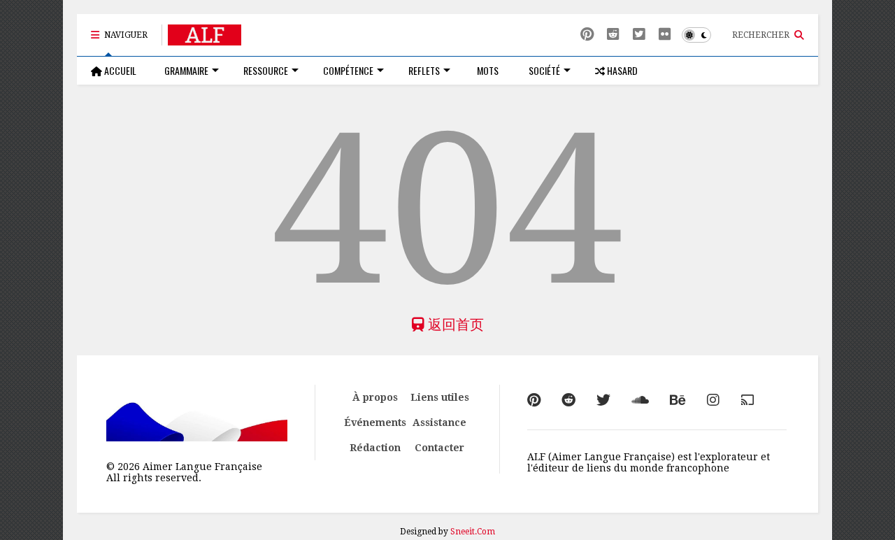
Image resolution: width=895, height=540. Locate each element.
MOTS (487, 70)
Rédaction (375, 447)
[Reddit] (613, 34)
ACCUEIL (119, 70)
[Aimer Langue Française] (204, 39)
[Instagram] (713, 400)
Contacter (439, 447)
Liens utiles (439, 397)
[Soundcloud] (640, 400)
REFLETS (424, 70)
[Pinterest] (587, 34)
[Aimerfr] (747, 400)
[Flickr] (665, 34)
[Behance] (678, 400)
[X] (639, 34)
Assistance (439, 422)
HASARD (621, 70)
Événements (375, 422)
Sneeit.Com (472, 532)
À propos (375, 397)
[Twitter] (603, 400)
